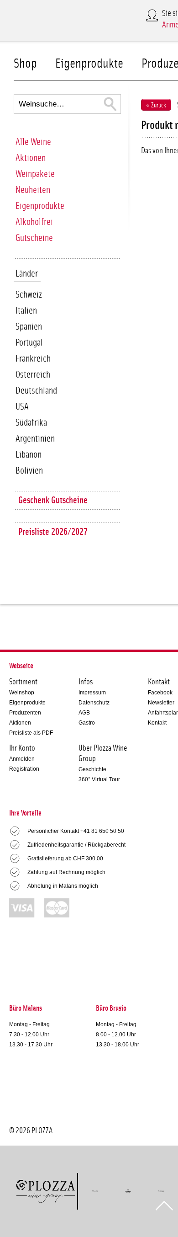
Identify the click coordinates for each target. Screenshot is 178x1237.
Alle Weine (33, 142)
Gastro (87, 723)
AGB (84, 712)
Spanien (29, 326)
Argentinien (35, 438)
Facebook (160, 692)
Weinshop (21, 692)
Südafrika (31, 422)
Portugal (29, 342)
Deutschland (36, 390)
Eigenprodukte (89, 63)
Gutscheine (34, 238)
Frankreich (33, 358)
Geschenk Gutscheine (53, 500)
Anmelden (22, 759)
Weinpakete (35, 174)
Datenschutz (94, 702)
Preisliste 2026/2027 (53, 532)
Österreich (33, 374)
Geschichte (92, 769)
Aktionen (31, 158)
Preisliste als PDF (31, 733)
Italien (26, 310)
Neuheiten (33, 190)
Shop (25, 63)
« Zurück (156, 105)
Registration (24, 769)
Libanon (29, 454)
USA (22, 406)
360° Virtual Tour (99, 779)
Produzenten (25, 712)
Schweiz (29, 294)
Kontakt (157, 723)
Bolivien (29, 470)
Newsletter (161, 702)
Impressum (92, 692)
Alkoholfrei (34, 222)
